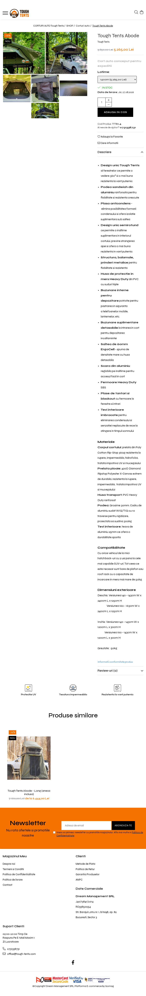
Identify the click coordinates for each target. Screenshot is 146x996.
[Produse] (6, 14)
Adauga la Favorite (111, 136)
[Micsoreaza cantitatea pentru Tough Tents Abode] (108, 104)
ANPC (79, 879)
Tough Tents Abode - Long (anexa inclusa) (29, 792)
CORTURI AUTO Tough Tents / (49, 25)
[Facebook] (73, 963)
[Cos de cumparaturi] (141, 12)
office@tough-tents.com (21, 954)
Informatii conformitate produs (115, 661)
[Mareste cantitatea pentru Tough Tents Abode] (108, 100)
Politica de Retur (85, 869)
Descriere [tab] (104, 152)
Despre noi (9, 863)
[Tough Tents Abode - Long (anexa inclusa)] (29, 758)
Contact (7, 884)
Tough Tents (104, 41)
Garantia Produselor (88, 874)
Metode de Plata (85, 863)
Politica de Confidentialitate (19, 874)
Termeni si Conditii (13, 869)
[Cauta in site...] (136, 12)
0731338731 (13, 949)
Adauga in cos (115, 112)
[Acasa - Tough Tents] (24, 13)
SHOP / (70, 25)
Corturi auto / (84, 25)
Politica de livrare (13, 879)
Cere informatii (109, 143)
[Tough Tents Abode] (24, 53)
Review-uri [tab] (108, 670)
